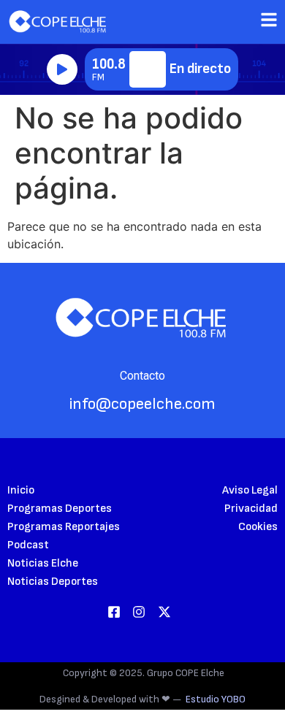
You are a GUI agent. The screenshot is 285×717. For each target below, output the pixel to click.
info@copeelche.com (142, 404)
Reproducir (62, 69)
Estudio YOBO (216, 699)
